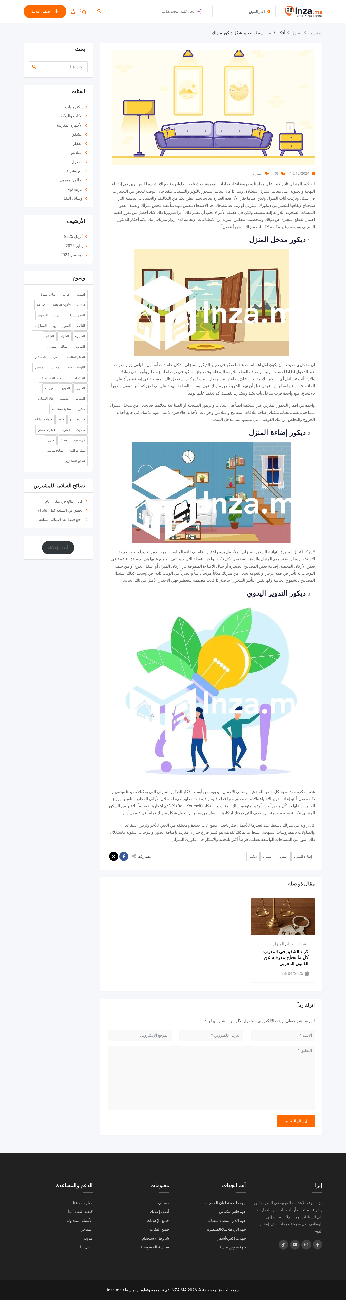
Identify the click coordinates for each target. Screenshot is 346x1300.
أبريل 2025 (73, 236)
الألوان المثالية (62, 305)
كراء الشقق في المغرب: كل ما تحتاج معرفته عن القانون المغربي (286, 958)
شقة (61, 419)
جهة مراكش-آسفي (231, 1238)
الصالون (80, 346)
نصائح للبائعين (54, 450)
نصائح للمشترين (75, 461)
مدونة (88, 1238)
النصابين (79, 398)
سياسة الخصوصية (154, 1247)
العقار (291, 944)
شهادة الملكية (43, 419)
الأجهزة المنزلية (70, 125)
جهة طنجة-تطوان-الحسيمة (225, 1203)
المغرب (56, 367)
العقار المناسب (75, 357)
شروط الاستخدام (155, 1238)
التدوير (283, 856)
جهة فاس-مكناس (232, 1211)
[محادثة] (83, 11)
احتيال (81, 305)
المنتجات (79, 378)
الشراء (64, 336)
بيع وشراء (74, 170)
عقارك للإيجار (46, 430)
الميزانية (50, 388)
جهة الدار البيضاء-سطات (226, 1220)
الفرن (55, 357)
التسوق (43, 315)
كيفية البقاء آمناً (80, 1211)
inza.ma (114, 1290)
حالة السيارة (46, 398)
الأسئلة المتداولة (80, 1220)
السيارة (80, 336)
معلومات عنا (83, 1203)
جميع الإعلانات (158, 1220)
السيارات (41, 326)
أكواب (66, 294)
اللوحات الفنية (76, 367)
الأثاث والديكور (71, 116)
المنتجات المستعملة (54, 378)
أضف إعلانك (41, 11)
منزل (50, 440)
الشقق (303, 944)
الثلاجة (81, 326)
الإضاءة (41, 305)
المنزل (258, 173)
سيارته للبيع (77, 419)
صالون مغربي (71, 180)
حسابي (163, 1203)
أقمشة (80, 294)
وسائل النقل (72, 198)
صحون (80, 430)
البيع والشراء (77, 315)
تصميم (64, 398)
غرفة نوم (75, 189)
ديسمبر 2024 (71, 254)
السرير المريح (62, 326)
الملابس (76, 152)
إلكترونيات (74, 107)
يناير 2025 (74, 245)
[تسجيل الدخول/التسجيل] (73, 11)
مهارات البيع (77, 450)
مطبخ (63, 440)
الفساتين (40, 357)
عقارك (66, 430)
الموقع (66, 388)
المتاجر (87, 1229)
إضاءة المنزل (303, 856)
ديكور (253, 856)
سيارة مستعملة (62, 409)
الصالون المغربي (57, 346)
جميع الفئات (159, 1229)
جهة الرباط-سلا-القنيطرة (226, 1229)
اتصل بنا (86, 1247)
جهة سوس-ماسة (232, 1247)
